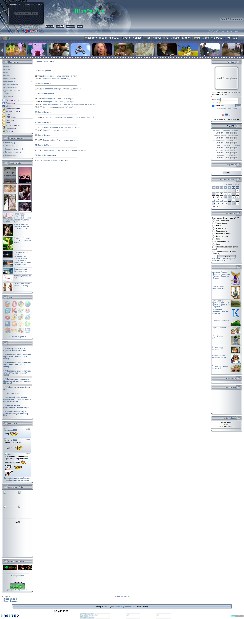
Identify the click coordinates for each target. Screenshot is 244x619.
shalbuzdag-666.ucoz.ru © (125, 607)
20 (230, 200)
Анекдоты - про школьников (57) (219, 356)
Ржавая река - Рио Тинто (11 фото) (57, 102)
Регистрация (232, 108)
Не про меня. (221, 228)
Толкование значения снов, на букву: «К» (220, 311)
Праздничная (10, 155)
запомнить (219, 106)
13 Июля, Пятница (43, 122)
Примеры (10, 120)
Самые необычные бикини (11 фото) (22, 285)
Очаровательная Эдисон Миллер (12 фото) (60, 89)
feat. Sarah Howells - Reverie (225, 145)
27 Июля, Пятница (43, 84)
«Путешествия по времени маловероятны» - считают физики (21, 255)
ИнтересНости (10, 152)
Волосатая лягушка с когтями (55, 79)
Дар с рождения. (222, 220)
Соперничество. (222, 241)
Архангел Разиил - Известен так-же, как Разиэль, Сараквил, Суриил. (221, 275)
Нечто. (218, 226)
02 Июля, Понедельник (45, 155)
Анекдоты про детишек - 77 (217, 348)
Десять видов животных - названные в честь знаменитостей (68, 117)
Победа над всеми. (223, 234)
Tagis (5, 596)
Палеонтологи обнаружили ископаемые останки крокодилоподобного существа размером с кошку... (17, 218)
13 (230, 197)
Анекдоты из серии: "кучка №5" (220, 367)
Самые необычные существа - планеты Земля (22, 240)
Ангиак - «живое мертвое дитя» (219, 288)
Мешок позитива (13, 109)
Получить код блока (17, 337)
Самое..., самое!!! (11, 149)
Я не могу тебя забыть (222, 150)
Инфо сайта (9, 599)
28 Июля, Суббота (43, 71)
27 (230, 203)
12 (226, 197)
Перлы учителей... (219, 328)
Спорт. (218, 244)
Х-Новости (8, 146)
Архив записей (227, 180)
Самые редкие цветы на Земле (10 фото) (60, 127)
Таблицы (9, 123)
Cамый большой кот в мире (54, 130)
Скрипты (9, 131)
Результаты (216, 259)
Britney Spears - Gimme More (224, 135)
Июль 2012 (232, 185)
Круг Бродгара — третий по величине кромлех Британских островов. (221, 304)
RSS (236, 31)
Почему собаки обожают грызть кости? (59, 140)
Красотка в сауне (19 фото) (54, 160)
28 (234, 203)
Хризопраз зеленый (220, 320)
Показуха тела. (221, 236)
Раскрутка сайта (13, 111)
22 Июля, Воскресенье (45, 94)
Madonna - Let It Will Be (222, 155)
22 (238, 200)
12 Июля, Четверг (43, 135)
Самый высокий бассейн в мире (20, 270)
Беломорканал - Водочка (226, 140)
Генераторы (11, 128)
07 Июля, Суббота (43, 145)
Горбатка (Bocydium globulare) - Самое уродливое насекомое (68, 104)
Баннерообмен (17, 576)
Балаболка (122, 596)
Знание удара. (221, 223)
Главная (38, 61)
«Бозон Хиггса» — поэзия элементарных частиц (62, 150)
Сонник (9, 106)
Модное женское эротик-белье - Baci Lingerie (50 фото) (22, 226)
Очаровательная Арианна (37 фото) (57, 107)
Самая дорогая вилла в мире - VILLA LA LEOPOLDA (22, 263)
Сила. (217, 239)
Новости (8, 143)
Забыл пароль (221, 108)
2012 (46, 61)
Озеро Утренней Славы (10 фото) (56, 99)
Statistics (230, 418)
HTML (8, 114)
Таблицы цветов (13, 126)
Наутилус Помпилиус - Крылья (227, 130)
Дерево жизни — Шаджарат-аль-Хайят (58, 76)
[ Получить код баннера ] (17, 590)
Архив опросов (229, 259)
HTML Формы (11, 117)
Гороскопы (10, 103)
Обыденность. (221, 231)
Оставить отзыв (12, 100)
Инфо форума (10, 601)
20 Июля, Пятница (43, 112)
